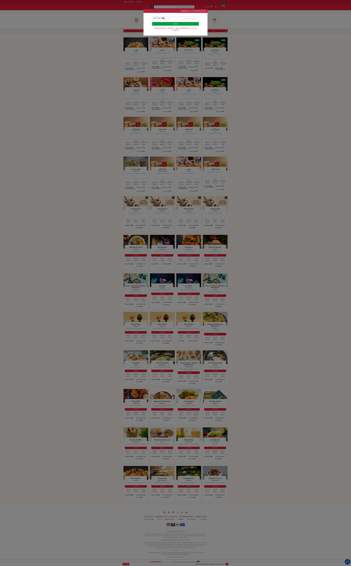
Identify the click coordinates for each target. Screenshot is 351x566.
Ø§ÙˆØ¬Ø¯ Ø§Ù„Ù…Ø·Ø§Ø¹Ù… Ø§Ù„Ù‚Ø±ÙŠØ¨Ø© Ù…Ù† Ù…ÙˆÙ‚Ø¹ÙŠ (175, 29)
